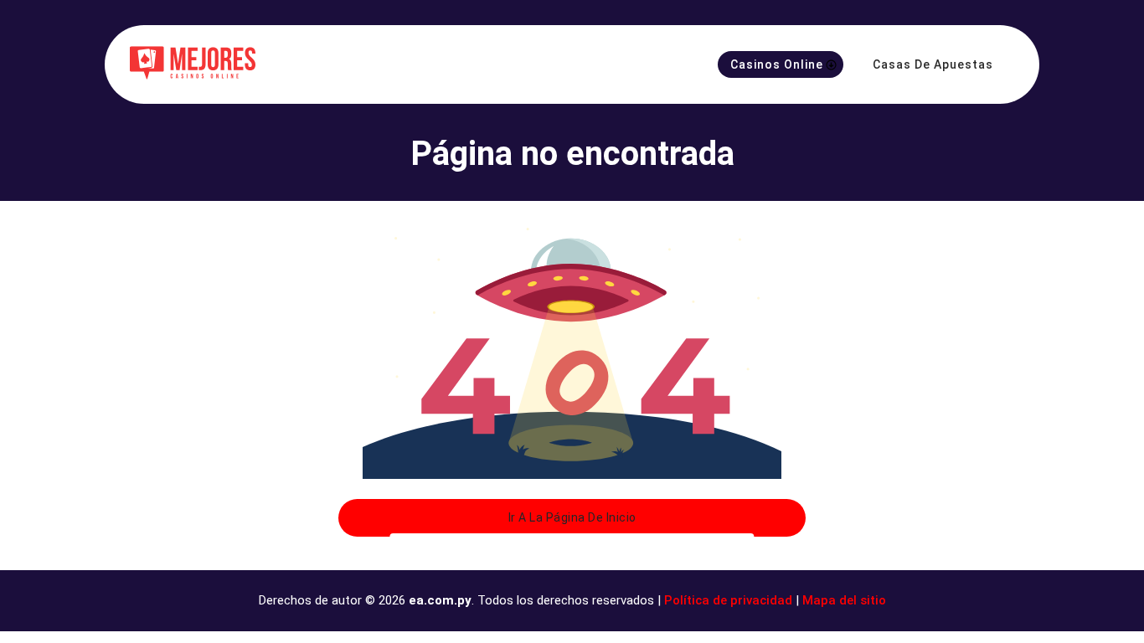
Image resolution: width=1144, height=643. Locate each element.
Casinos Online (776, 64)
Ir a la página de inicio (572, 517)
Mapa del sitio (844, 600)
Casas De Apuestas (933, 64)
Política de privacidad (728, 600)
